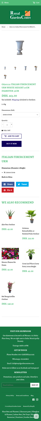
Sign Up (35, 385)
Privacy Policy (10, 395)
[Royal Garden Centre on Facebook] (33, 400)
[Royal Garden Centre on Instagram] (37, 400)
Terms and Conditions (22, 395)
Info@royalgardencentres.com (23, 363)
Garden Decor (29, 417)
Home (3, 27)
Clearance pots (25, 411)
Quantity (4, 120)
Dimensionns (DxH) (8, 110)
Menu (6, 2)
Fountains (10, 417)
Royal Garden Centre (15, 406)
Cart (37, 2)
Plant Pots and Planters (10, 411)
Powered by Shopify (29, 406)
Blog (32, 395)
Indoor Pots (17, 414)
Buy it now (11, 143)
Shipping (15, 100)
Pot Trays (26, 414)
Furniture (19, 417)
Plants (33, 414)
